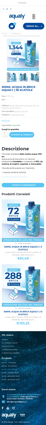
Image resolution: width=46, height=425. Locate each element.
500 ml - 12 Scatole (9, 366)
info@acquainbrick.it (17, 402)
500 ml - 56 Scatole (9, 369)
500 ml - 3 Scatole (9, 363)
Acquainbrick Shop (17, 115)
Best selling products (24, 105)
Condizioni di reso (9, 350)
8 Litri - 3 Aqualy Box (10, 373)
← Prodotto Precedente (23, 185)
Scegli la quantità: (10, 129)
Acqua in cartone (21, 111)
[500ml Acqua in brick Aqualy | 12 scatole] (23, 285)
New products (15, 108)
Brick (35, 105)
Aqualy (5, 339)
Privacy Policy (8, 346)
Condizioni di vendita (11, 353)
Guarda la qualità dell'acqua (14, 176)
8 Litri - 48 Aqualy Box (11, 376)
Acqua (12, 105)
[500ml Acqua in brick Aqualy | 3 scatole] (23, 220)
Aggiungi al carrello (22, 135)
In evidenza (15, 33)
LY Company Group (9, 343)
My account (22, 3)
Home (4, 33)
